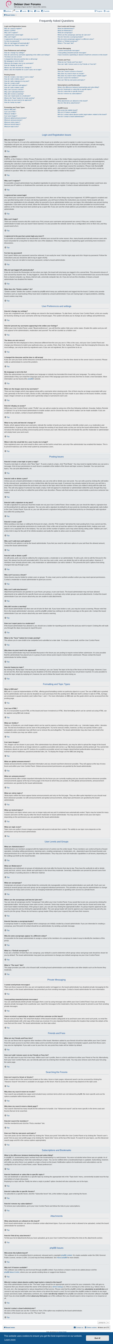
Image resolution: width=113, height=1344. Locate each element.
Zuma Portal (62, 1331)
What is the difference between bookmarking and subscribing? (78, 87)
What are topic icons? (11, 126)
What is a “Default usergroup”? (68, 41)
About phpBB (62, 1258)
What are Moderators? (65, 30)
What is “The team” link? (66, 43)
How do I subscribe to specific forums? (71, 91)
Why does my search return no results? (71, 73)
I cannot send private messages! (69, 50)
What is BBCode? (10, 109)
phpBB (30, 379)
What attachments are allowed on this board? (73, 101)
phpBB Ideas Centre (11, 1272)
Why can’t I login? (10, 37)
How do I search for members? (68, 78)
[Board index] (8, 4)
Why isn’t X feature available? (67, 112)
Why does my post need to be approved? (18, 100)
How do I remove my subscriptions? (70, 93)
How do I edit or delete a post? (14, 79)
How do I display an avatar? (13, 65)
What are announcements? (13, 120)
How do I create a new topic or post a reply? (19, 77)
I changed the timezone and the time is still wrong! (20, 59)
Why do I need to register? (13, 28)
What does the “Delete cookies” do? (16, 45)
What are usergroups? (65, 32)
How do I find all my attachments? (69, 103)
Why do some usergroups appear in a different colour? (76, 39)
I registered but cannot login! (13, 35)
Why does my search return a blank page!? (72, 75)
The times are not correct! (13, 57)
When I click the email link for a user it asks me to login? (22, 69)
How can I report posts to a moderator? (17, 96)
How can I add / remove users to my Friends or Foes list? (77, 64)
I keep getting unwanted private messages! (72, 53)
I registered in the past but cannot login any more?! (21, 39)
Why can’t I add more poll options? (15, 85)
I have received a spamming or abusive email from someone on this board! (82, 55)
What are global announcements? (15, 118)
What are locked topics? (12, 124)
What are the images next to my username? (18, 63)
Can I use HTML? (10, 112)
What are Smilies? (10, 114)
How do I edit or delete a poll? (14, 87)
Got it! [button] (97, 1338)
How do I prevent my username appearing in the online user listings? (27, 55)
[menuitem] (7, 11)
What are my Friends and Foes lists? (70, 62)
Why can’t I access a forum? (13, 89)
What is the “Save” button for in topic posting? (19, 98)
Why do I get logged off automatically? (16, 43)
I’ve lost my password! (11, 41)
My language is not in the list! (13, 61)
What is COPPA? (10, 30)
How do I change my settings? (14, 53)
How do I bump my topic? (12, 102)
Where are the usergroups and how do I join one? (74, 35)
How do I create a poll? (12, 83)
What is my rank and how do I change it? (17, 67)
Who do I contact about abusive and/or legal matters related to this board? (82, 114)
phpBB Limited (66, 1255)
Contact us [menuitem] (79, 1327)
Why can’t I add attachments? (14, 92)
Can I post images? (10, 116)
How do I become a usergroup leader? (70, 37)
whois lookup (58, 1287)
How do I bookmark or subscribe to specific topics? (75, 89)
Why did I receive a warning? (14, 94)
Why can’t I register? (11, 32)
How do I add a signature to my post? (16, 81)
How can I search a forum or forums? (70, 71)
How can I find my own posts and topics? (71, 80)
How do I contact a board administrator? (71, 116)
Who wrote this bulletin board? (68, 110)
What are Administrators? (66, 28)
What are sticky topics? (12, 122)
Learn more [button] (10, 1339)
